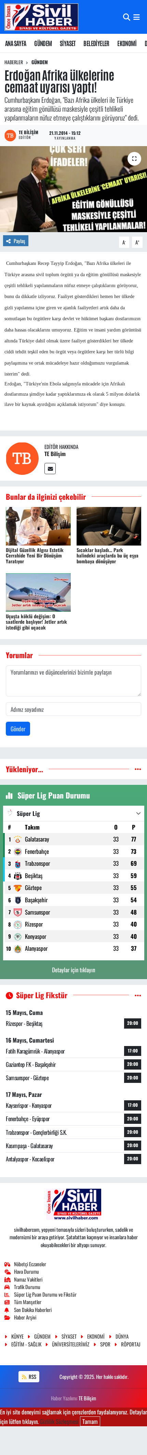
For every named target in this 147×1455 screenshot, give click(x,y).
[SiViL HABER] (41, 16)
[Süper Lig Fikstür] (138, 995)
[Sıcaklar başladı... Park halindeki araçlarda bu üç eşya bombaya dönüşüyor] (109, 525)
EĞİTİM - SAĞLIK (26, 1344)
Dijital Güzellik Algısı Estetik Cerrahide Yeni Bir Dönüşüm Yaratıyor (35, 555)
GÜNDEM (43, 43)
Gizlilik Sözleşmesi (59, 1421)
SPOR (105, 1344)
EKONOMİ (126, 43)
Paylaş (19, 240)
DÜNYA (122, 1336)
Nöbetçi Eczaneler (30, 1264)
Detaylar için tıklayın (73, 969)
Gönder (18, 728)
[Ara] (126, 17)
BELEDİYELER (96, 43)
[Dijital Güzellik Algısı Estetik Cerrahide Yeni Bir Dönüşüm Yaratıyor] (38, 525)
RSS (32, 1376)
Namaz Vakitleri (28, 1279)
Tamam (90, 1421)
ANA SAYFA (15, 43)
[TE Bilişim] (22, 457)
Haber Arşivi (25, 1317)
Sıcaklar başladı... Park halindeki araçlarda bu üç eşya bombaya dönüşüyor (107, 555)
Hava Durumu (26, 1271)
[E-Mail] (50, 468)
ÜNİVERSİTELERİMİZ (70, 1344)
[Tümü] (138, 769)
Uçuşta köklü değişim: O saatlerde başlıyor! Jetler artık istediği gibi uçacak (36, 621)
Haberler (13, 62)
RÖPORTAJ (130, 1344)
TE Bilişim (55, 454)
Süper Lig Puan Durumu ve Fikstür (45, 1294)
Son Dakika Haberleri (33, 1309)
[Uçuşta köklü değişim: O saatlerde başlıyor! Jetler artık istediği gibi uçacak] (38, 591)
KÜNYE (17, 1336)
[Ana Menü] (136, 17)
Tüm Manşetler (27, 1301)
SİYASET (68, 43)
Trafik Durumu (27, 1286)
